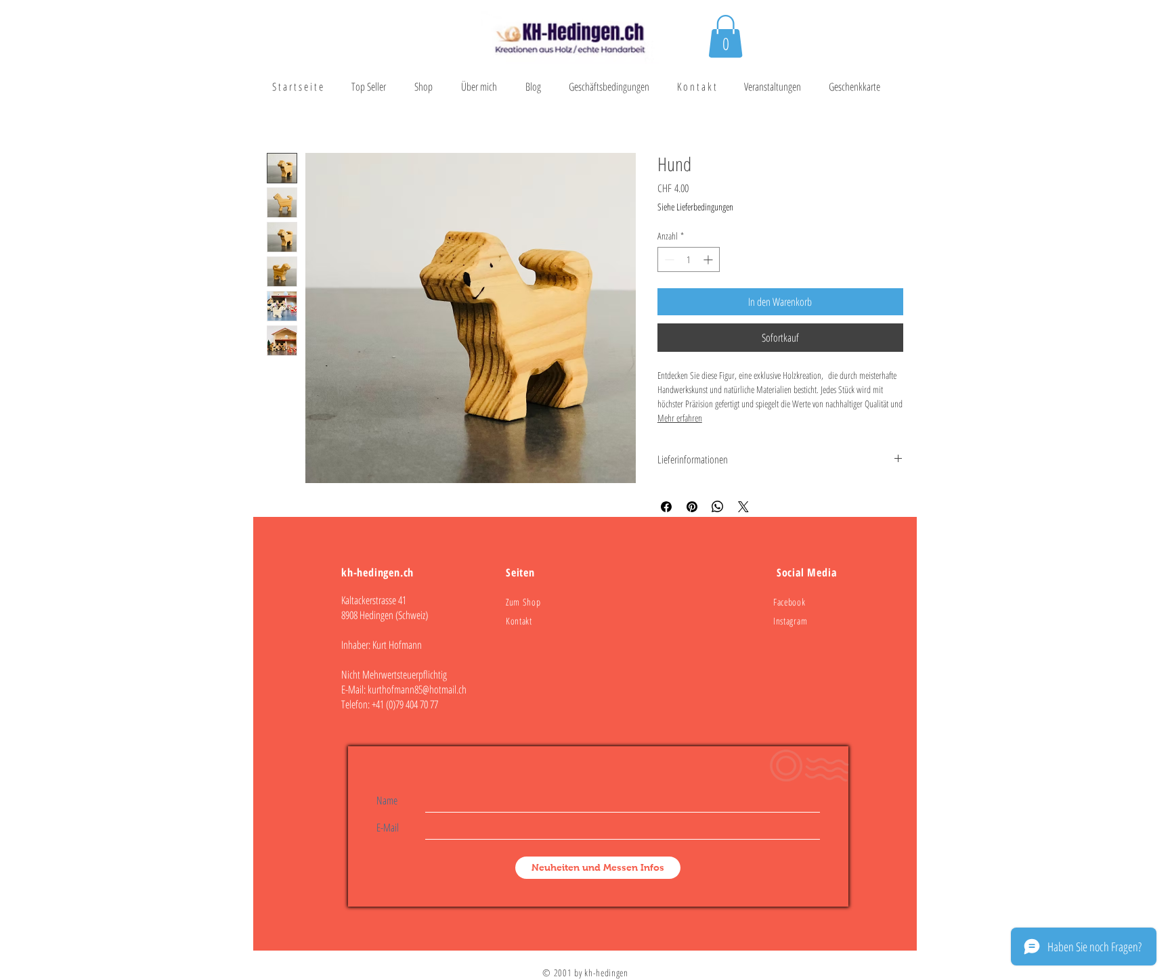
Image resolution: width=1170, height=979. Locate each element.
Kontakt (519, 620)
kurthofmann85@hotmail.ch (417, 689)
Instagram (790, 620)
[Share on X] (743, 507)
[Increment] (709, 259)
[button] (725, 36)
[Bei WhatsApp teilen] (718, 507)
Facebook (789, 601)
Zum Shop (523, 601)
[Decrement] (667, 259)
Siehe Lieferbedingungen (695, 206)
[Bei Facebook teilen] (666, 507)
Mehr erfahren (679, 417)
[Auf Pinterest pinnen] (692, 507)
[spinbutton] (688, 259)
